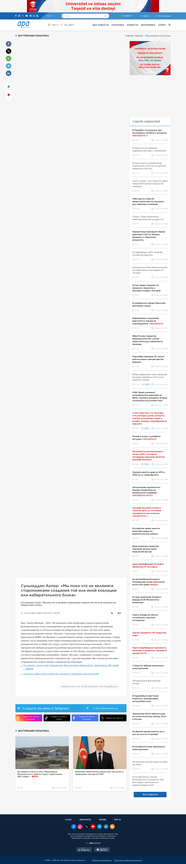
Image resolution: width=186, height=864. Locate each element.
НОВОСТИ (132, 25)
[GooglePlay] (84, 849)
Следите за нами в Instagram (31, 718)
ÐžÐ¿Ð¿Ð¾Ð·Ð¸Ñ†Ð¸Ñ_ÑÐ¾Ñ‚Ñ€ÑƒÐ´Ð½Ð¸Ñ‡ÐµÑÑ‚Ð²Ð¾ (89, 687)
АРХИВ (102, 819)
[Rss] (37, 16)
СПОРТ (162, 25)
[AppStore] (102, 849)
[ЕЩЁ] (168, 25)
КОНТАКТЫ (85, 819)
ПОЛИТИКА (118, 25)
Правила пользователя (102, 860)
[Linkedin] (34, 16)
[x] (86, 827)
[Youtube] (27, 16)
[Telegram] (30, 16)
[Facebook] (15, 16)
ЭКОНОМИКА (148, 25)
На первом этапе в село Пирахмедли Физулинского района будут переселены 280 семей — (71, 667)
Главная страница (134, 36)
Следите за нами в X (114, 718)
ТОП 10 (117, 819)
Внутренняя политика (158, 35)
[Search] (105, 16)
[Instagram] (19, 16)
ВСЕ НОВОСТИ (101, 25)
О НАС (68, 819)
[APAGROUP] (93, 843)
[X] (23, 16)
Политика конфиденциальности (128, 860)
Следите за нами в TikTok (59, 718)
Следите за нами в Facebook (87, 718)
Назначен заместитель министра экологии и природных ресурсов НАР (61, 674)
